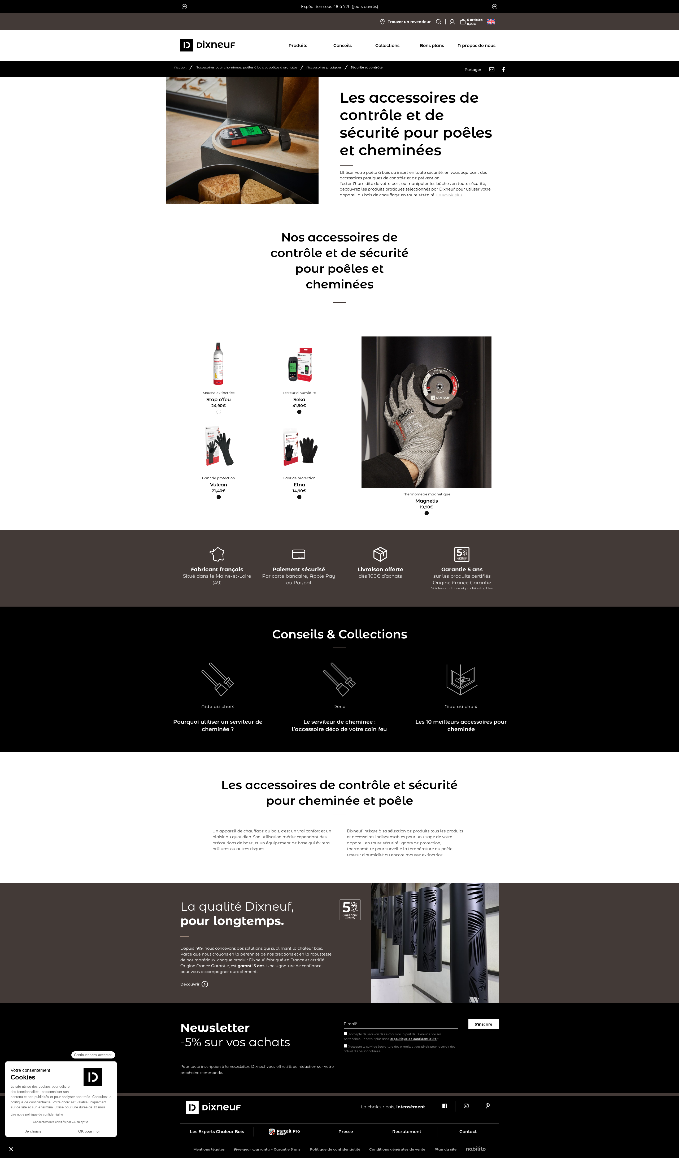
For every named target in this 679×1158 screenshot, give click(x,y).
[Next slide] (495, 7)
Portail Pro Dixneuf (284, 1132)
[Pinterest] (487, 1106)
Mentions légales (209, 1149)
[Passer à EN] (491, 21)
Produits (298, 45)
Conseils (342, 45)
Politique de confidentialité (335, 1149)
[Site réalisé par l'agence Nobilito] (476, 1149)
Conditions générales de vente (397, 1149)
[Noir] (299, 412)
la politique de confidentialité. (413, 1039)
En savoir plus (449, 195)
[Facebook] (444, 1106)
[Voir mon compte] (452, 21)
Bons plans (432, 45)
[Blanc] (219, 412)
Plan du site (445, 1149)
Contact (468, 1131)
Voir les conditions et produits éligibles (462, 588)
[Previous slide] (184, 7)
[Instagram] (466, 1106)
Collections (387, 45)
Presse (345, 1131)
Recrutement (406, 1131)
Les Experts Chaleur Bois (217, 1131)
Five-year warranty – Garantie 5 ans (267, 1149)
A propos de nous (476, 45)
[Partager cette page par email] (491, 69)
